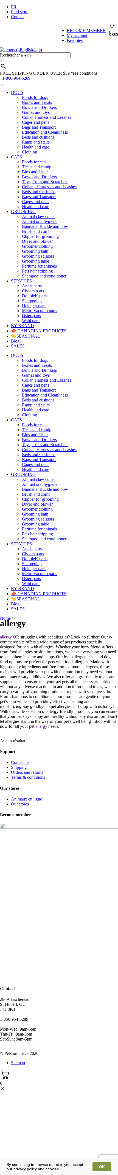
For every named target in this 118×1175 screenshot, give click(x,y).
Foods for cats (34, 162)
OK (102, 1167)
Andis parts (32, 286)
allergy (6, 637)
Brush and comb (36, 231)
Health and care (35, 147)
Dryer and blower (37, 241)
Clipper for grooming (40, 236)
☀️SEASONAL (25, 336)
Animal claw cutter (38, 216)
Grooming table (35, 261)
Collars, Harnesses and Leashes (49, 186)
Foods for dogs (35, 97)
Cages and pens (35, 122)
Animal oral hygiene (39, 221)
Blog (15, 341)
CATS (16, 157)
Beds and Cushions (38, 191)
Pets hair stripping (37, 271)
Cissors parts (33, 291)
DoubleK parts (34, 295)
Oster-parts (31, 315)
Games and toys (36, 112)
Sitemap (18, 1062)
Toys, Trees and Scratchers (45, 181)
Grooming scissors (38, 256)
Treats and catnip (36, 167)
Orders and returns (27, 772)
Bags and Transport (39, 127)
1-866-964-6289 (16, 78)
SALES (18, 346)
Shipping (19, 767)
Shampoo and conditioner (44, 276)
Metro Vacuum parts (39, 310)
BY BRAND (22, 325)
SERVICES (21, 281)
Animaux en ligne (26, 799)
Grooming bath (35, 251)
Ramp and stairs (36, 142)
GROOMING (23, 211)
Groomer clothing (37, 246)
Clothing (29, 152)
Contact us (20, 762)
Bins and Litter (35, 171)
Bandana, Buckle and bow (45, 226)
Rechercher (10, 55)
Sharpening (32, 300)
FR (13, 6)
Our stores (20, 804)
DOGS (17, 92)
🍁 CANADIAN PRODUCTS (38, 330)
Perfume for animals (39, 266)
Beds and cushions (38, 137)
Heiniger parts (34, 305)
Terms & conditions (28, 777)
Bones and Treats (37, 102)
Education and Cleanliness (45, 132)
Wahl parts (31, 320)
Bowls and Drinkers (39, 107)
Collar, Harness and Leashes (46, 117)
